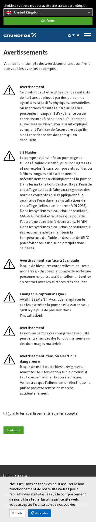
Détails (17, 513)
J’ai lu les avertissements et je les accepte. (43, 413)
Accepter (41, 513)
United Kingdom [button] (27, 12)
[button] (79, 36)
